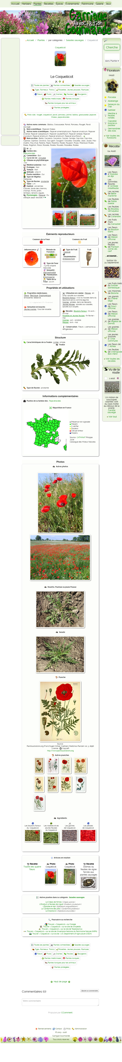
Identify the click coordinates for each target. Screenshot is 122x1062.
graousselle (84, 115)
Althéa (113, 346)
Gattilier (111, 110)
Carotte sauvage (112, 411)
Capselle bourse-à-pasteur (113, 123)
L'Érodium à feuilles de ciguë (51, 904)
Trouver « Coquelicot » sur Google (62, 924)
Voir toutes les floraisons (113, 136)
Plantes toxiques (72, 99)
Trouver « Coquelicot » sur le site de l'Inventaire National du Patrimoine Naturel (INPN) (62, 931)
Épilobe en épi (113, 175)
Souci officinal (112, 307)
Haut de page (60, 981)
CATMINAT (81, 437)
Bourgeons (82, 94)
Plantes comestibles (61, 85)
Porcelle (112, 97)
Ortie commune (113, 340)
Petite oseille (112, 202)
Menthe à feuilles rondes (112, 115)
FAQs (68, 1029)
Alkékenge (113, 101)
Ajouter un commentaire (90, 991)
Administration (81, 1029)
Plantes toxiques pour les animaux (62, 103)
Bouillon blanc (113, 230)
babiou (75, 115)
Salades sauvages (82, 85)
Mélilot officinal (113, 238)
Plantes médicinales (52, 99)
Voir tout (113, 416)
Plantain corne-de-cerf (113, 249)
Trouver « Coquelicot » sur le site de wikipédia (62, 927)
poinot (69, 115)
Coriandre (116, 216)
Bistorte (114, 293)
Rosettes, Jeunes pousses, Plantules (74, 90)
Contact (58, 1029)
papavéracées (63, 117)
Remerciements (44, 1029)
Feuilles (70, 94)
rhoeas (54, 117)
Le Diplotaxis (51, 911)
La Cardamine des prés (50, 909)
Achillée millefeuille (113, 187)
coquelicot (47, 115)
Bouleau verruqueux (113, 210)
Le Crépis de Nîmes (54, 902)
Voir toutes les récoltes (113, 360)
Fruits (49, 94)
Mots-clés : (32, 115)
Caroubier (116, 224)
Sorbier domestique (113, 286)
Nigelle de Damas (114, 322)
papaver (92, 115)
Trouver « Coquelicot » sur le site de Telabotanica (62, 929)
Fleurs (39, 94)
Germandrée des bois (114, 129)
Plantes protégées (61, 108)
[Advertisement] (14, 86)
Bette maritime (112, 194)
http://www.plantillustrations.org (60, 751)
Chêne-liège (113, 299)
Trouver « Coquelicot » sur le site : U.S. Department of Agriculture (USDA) (62, 934)
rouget (39, 115)
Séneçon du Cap (113, 105)
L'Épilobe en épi (49, 906)
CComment (66, 1012)
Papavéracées (29, 153)
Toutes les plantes (41, 85)
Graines (59, 94)
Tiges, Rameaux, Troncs (44, 90)
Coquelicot (60, 47)
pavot (55, 115)
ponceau (61, 115)
